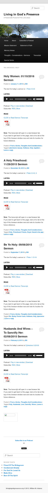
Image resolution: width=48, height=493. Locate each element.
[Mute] (34, 99)
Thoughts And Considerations (31, 146)
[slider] (39, 99)
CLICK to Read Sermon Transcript (16, 117)
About (14, 40)
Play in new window (17, 106)
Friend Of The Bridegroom (14, 465)
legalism (37, 148)
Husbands (16, 404)
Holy (31, 148)
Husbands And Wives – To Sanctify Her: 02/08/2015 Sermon (18, 332)
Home (6, 40)
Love (22, 404)
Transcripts (37, 55)
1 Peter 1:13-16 (31, 257)
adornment (13, 148)
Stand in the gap (37, 232)
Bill (26, 84)
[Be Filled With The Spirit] (24, 123)
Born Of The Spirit (11, 475)
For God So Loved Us (12, 470)
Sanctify (28, 404)
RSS (13, 108)
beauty (19, 148)
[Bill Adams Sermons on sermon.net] (24, 417)
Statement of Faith (26, 45)
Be (10, 316)
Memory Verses (9, 50)
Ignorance (40, 316)
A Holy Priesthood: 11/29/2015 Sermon (15, 162)
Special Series (9, 60)
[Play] (7, 99)
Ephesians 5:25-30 (32, 345)
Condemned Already (11, 468)
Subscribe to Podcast (26, 40)
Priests (23, 232)
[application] (24, 99)
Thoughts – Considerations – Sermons (17, 55)
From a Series (15, 146)
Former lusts (21, 316)
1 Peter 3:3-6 (30, 89)
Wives (34, 404)
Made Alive (8, 473)
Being (14, 316)
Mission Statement (10, 45)
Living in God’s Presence (21, 14)
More (18, 108)
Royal (29, 232)
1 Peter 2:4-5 (30, 173)
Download (29, 106)
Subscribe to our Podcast (24, 440)
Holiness (26, 148)
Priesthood (17, 232)
